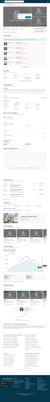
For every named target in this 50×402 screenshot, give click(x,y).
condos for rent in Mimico (29, 338)
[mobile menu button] (48, 1)
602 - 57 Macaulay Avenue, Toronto (31, 358)
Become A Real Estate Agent (30, 383)
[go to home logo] (6, 378)
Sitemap (26, 388)
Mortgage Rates (40, 387)
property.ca (27, 380)
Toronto (21, 5)
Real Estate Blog (40, 380)
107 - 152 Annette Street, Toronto (30, 361)
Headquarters (27, 382)
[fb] (15, 386)
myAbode (8, 380)
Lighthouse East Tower (7, 5)
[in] (17, 386)
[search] (16, 2)
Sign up (28, 17)
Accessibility (27, 385)
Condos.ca (3, 380)
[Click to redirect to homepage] (2, 1)
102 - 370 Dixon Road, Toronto (30, 355)
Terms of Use (27, 387)
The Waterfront (14, 5)
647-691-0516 (26, 310)
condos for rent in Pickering (8, 361)
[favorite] (15, 230)
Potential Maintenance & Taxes (7, 135)
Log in (22, 17)
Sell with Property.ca (41, 381)
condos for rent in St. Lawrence (30, 344)
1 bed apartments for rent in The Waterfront (11, 342)
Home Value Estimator (41, 385)
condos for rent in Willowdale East (31, 339)
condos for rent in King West (30, 336)
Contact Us (39, 382)
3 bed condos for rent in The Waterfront (10, 339)
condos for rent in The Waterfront (31, 341)
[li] (19, 386)
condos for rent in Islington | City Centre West (33, 347)
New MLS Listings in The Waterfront (32, 353)
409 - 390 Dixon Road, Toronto (30, 364)
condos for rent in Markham (8, 358)
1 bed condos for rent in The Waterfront (10, 336)
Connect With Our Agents (42, 383)
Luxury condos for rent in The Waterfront (10, 341)
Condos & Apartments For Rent (42, 389)
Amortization (27, 125)
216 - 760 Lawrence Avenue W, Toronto (32, 366)
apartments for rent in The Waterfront (10, 347)
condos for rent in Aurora (7, 366)
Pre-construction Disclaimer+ (25, 394)
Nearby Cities (6, 353)
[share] (46, 5)
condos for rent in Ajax (7, 364)
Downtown (18, 5)
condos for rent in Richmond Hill (9, 355)
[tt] (14, 386)
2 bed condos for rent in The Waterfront (10, 338)
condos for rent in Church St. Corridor (31, 342)
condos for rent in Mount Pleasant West (32, 345)
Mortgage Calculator (41, 386)
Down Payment (5, 130)
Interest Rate (5, 125)
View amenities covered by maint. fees (25, 80)
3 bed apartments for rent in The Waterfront (11, 345)
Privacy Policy (27, 386)
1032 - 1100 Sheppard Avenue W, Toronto (32, 356)
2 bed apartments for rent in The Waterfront (11, 344)
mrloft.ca (26, 381)
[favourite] (44, 5)
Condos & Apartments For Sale (42, 388)
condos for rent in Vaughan (8, 356)
